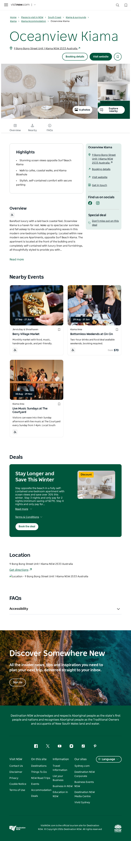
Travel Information (60, 768)
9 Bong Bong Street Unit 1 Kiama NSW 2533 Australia (46, 48)
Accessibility (18, 608)
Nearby (32, 130)
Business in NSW (63, 786)
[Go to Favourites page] (125, 4)
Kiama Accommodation (33, 21)
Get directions (18, 570)
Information (61, 759)
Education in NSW (60, 794)
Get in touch (99, 185)
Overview (15, 130)
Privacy (13, 778)
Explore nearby (113, 109)
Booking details (75, 56)
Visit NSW (15, 759)
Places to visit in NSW (32, 17)
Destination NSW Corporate (84, 774)
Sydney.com (82, 766)
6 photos (84, 110)
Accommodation (41, 790)
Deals (34, 796)
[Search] (117, 5)
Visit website (100, 56)
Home (13, 17)
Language (108, 759)
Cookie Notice (17, 784)
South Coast (54, 17)
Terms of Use (17, 790)
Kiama (13, 21)
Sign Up (17, 682)
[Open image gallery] (49, 118)
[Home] (20, 4)
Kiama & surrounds (76, 17)
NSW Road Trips (40, 778)
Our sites (80, 759)
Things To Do (39, 772)
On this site (38, 759)
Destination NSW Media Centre (84, 794)
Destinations (38, 766)
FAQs (50, 130)
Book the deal (27, 526)
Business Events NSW (84, 784)
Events (35, 784)
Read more (21, 509)
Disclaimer (15, 772)
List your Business (58, 778)
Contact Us (16, 766)
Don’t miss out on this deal (105, 223)
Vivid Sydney (82, 802)
